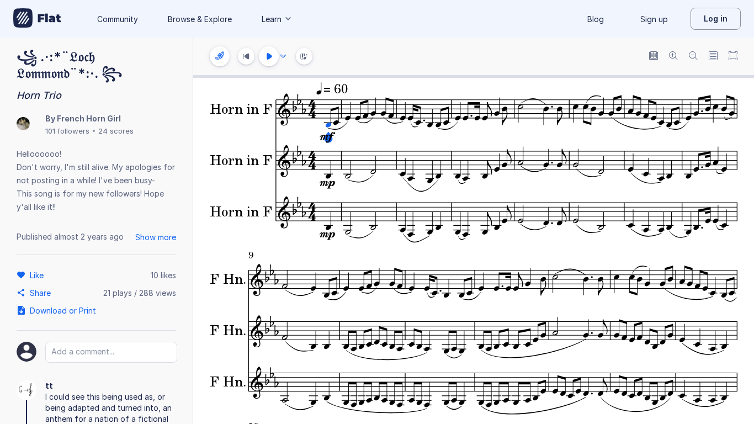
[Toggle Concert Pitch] (653, 56)
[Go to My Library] (37, 18)
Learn (272, 19)
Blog (595, 19)
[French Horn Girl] (23, 124)
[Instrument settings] (220, 56)
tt (49, 385)
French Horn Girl (89, 118)
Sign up (654, 19)
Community (117, 19)
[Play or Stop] (269, 56)
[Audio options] (283, 56)
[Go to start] (246, 56)
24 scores (116, 130)
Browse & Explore (200, 19)
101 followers (67, 130)
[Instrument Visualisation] (304, 56)
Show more (155, 237)
